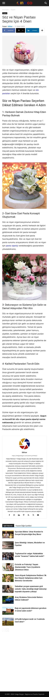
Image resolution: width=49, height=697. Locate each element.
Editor (10, 26)
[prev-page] (3, 630)
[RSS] (29, 515)
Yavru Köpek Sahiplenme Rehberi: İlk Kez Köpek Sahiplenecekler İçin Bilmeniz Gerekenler (30, 578)
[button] (3, 3)
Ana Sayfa (5, 10)
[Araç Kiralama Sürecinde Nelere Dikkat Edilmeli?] (8, 600)
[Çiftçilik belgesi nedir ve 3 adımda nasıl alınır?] (8, 622)
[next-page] (7, 630)
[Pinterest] (24, 515)
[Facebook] (10, 515)
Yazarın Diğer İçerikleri (23, 526)
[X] (34, 515)
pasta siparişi (12, 246)
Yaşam (13, 10)
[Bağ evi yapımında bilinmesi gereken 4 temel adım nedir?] (8, 611)
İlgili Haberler (8, 526)
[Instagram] (15, 515)
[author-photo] (24, 449)
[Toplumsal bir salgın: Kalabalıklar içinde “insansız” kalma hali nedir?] (8, 556)
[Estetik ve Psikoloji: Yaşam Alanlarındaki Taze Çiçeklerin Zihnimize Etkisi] (8, 567)
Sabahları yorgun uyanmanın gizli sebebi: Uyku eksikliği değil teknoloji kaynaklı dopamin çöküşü (30, 589)
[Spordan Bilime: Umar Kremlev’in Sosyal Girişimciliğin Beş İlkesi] (8, 534)
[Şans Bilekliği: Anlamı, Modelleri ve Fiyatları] (8, 545)
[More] (42, 30)
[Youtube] (39, 515)
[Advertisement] (24, 659)
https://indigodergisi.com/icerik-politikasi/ (24, 455)
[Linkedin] (20, 515)
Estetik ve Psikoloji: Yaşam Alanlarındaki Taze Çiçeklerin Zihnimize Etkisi (27, 567)
